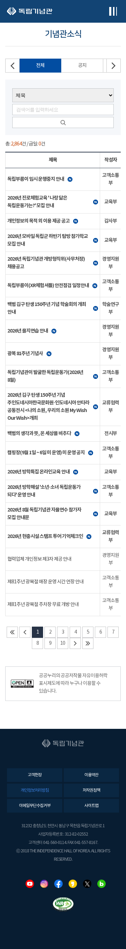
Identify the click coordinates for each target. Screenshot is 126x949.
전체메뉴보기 (113, 11)
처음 (12, 632)
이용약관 (91, 775)
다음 (75, 643)
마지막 (87, 643)
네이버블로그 (101, 884)
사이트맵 (91, 806)
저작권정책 (91, 790)
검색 (63, 122)
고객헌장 (35, 775)
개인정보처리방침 (35, 790)
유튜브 (30, 884)
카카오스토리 (73, 884)
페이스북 (58, 884)
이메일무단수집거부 (34, 806)
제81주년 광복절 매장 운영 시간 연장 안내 (45, 582)
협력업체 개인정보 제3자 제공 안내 (39, 559)
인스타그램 (44, 884)
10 (62, 643)
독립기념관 (29, 11)
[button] (113, 66)
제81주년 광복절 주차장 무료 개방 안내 (43, 604)
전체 (40, 65)
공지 (82, 65)
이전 (24, 632)
